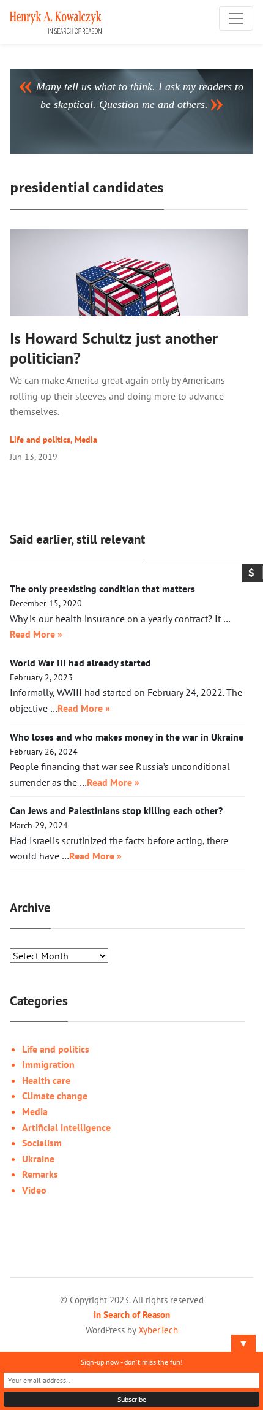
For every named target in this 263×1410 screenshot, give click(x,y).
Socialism (42, 1143)
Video (34, 1190)
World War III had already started (80, 663)
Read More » (36, 634)
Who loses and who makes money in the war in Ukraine (126, 737)
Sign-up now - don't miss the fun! (132, 1361)
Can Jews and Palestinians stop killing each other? (116, 810)
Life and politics (40, 439)
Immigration (48, 1064)
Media (86, 439)
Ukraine (38, 1159)
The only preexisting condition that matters (102, 588)
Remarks (40, 1174)
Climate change (54, 1095)
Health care (46, 1080)
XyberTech (158, 1330)
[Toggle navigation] (236, 18)
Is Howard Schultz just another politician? (114, 348)
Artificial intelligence (66, 1127)
